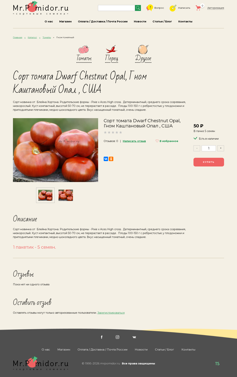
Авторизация (215, 7)
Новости (140, 21)
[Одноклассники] (111, 159)
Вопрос (159, 7)
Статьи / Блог (162, 21)
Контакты (185, 21)
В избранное (169, 141)
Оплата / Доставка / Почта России (103, 21)
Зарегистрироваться (111, 312)
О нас (49, 21)
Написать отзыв (134, 141)
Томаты (47, 37)
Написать (184, 7)
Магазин (65, 21)
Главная (17, 37)
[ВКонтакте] (106, 159)
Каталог (32, 37)
